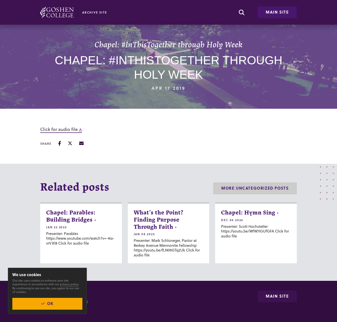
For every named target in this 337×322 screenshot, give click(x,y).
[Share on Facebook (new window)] (59, 143)
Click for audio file (59, 129)
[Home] (57, 12)
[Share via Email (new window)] (81, 143)
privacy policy (69, 284)
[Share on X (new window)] (70, 143)
